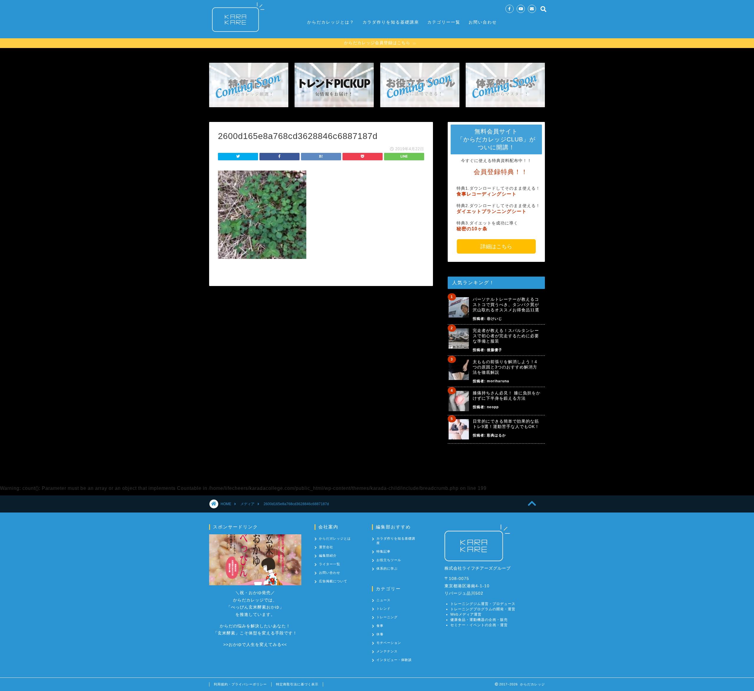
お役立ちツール (388, 560)
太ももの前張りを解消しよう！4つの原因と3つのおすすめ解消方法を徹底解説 (505, 367)
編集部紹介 (328, 555)
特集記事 (383, 551)
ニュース (383, 600)
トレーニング (387, 617)
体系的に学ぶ (387, 568)
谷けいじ (494, 319)
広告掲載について (333, 581)
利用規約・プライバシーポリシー (240, 684)
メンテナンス (387, 651)
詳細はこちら (496, 246)
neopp (493, 407)
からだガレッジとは (335, 538)
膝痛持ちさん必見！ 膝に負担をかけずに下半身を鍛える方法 (506, 396)
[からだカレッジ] (235, 35)
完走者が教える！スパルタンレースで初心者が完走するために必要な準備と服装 (506, 335)
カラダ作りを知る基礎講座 (391, 22)
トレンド (383, 608)
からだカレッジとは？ (330, 22)
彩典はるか (496, 435)
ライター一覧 (329, 564)
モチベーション (388, 642)
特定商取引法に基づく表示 (297, 684)
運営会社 (326, 547)
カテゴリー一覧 (443, 22)
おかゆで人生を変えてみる (255, 644)
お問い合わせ (483, 22)
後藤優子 (494, 350)
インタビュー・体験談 (394, 660)
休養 (379, 634)
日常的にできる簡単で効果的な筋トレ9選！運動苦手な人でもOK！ (506, 424)
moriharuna (498, 381)
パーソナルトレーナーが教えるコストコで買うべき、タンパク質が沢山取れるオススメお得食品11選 (506, 304)
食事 (379, 625)
